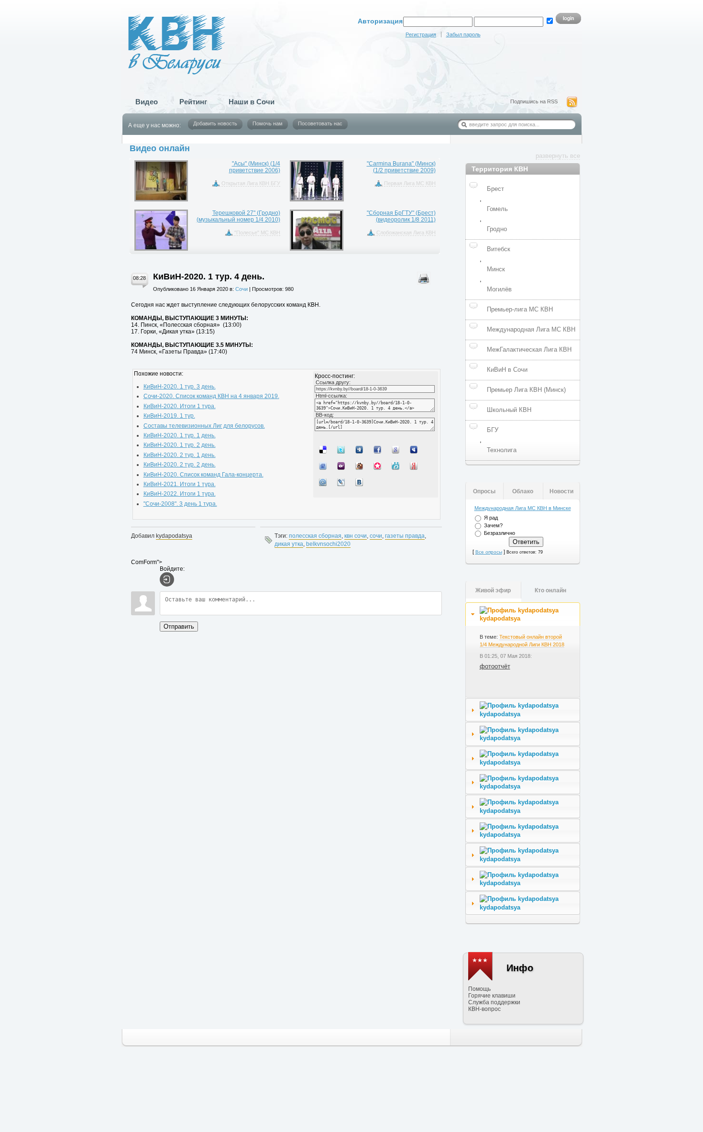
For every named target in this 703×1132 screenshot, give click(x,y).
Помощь (479, 989)
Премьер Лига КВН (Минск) (526, 389)
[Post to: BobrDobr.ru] (360, 465)
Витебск (498, 249)
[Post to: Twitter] (342, 449)
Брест (495, 188)
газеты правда (405, 536)
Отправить (179, 626)
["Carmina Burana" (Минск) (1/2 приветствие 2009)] (317, 180)
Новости (561, 491)
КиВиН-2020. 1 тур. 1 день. (179, 435)
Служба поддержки (494, 1002)
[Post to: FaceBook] (378, 449)
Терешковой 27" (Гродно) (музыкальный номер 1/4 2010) (238, 216)
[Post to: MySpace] (415, 449)
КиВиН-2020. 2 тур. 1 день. (179, 455)
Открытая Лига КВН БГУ (250, 183)
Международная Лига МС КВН (531, 329)
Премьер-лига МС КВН (520, 309)
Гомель (497, 208)
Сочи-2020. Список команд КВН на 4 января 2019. (211, 396)
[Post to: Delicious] (324, 449)
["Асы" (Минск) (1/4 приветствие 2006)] (161, 180)
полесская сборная (315, 536)
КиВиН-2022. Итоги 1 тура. (179, 493)
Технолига (501, 450)
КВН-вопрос (484, 1009)
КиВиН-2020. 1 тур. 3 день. (179, 386)
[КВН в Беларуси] (169, 37)
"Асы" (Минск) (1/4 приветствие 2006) (254, 167)
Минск (496, 269)
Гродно (497, 229)
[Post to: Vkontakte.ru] (360, 481)
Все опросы (488, 552)
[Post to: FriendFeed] (324, 465)
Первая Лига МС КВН (410, 183)
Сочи (241, 289)
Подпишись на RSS (534, 101)
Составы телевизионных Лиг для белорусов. (204, 425)
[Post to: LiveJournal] (342, 481)
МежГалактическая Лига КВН (529, 349)
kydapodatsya (174, 536)
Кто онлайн (550, 590)
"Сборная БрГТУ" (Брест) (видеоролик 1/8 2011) (401, 216)
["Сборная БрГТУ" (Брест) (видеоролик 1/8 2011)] (317, 230)
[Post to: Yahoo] (342, 465)
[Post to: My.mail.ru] (324, 481)
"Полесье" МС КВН (257, 232)
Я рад (491, 518)
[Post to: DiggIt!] (360, 449)
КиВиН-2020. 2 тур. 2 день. (179, 464)
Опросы (484, 491)
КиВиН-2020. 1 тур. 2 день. (179, 445)
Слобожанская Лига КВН (406, 232)
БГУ (492, 429)
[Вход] (167, 579)
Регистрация (421, 34)
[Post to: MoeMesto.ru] (396, 465)
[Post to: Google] (396, 449)
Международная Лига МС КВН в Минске (522, 508)
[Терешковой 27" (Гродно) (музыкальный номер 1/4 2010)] (161, 230)
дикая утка (289, 544)
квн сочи (355, 536)
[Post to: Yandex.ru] (415, 465)
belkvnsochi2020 (328, 544)
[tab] (522, 614)
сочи (376, 536)
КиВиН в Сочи (507, 369)
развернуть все (558, 155)
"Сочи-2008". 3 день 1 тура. (180, 503)
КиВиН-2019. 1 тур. (169, 415)
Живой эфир (493, 590)
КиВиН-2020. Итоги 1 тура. (179, 406)
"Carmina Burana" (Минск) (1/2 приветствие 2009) (401, 167)
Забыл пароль (463, 34)
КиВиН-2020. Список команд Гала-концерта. (203, 474)
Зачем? (493, 525)
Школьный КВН (509, 409)
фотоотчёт (495, 666)
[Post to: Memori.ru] (378, 465)
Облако (522, 491)
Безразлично (499, 533)
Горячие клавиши (492, 995)
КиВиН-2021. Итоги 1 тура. (179, 484)
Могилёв (499, 289)
